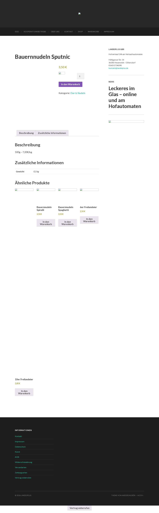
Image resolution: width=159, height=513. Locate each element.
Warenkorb (93, 32)
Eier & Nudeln (78, 93)
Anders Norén (128, 495)
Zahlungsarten (21, 472)
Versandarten (20, 467)
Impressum (109, 32)
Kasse (17, 452)
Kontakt (68, 32)
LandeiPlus (26, 495)
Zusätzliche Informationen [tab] (52, 133)
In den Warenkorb (70, 84)
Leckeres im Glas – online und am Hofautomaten (125, 97)
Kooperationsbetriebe (35, 32)
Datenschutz (20, 446)
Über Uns (55, 32)
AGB (17, 457)
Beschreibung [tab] (26, 133)
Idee (17, 32)
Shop (80, 32)
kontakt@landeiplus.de (118, 68)
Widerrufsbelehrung (23, 462)
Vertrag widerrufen (23, 477)
